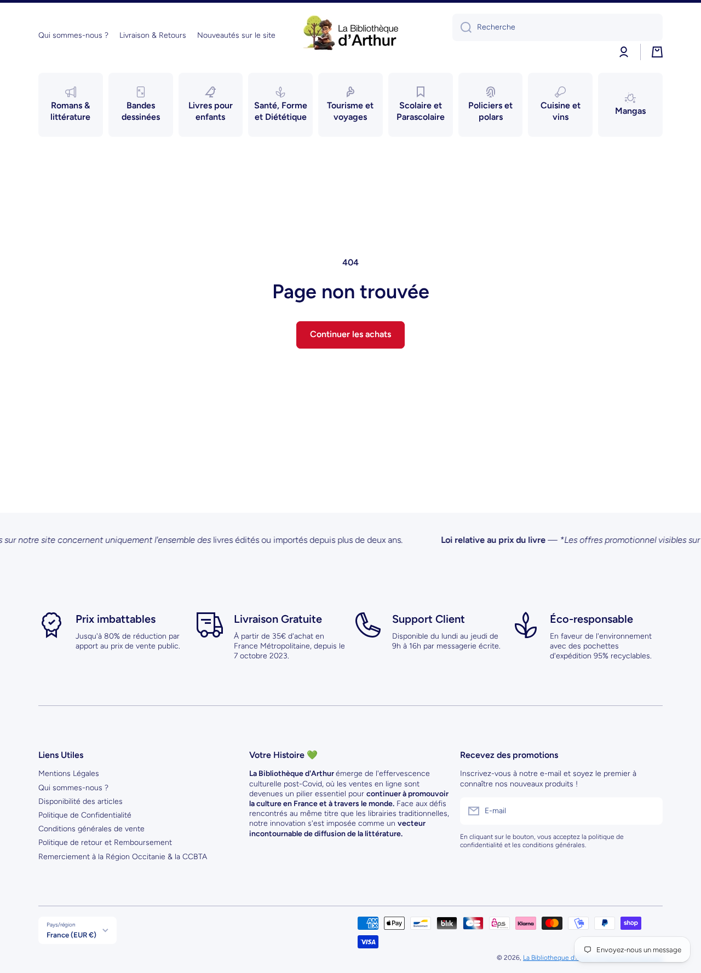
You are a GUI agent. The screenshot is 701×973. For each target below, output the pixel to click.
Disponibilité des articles (80, 801)
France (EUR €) (71, 934)
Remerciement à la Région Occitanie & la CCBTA (122, 856)
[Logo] (350, 35)
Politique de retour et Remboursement (105, 842)
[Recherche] (462, 27)
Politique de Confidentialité (84, 815)
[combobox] (557, 27)
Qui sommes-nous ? (73, 787)
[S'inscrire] (649, 811)
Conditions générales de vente (91, 828)
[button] (657, 52)
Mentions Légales (68, 773)
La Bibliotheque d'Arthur (558, 958)
